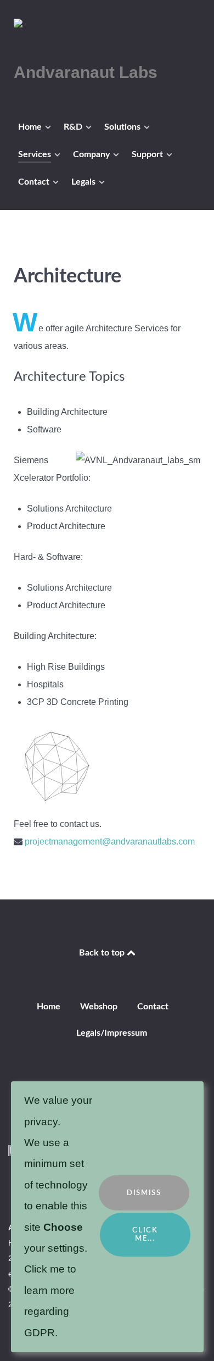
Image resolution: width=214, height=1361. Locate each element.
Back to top (103, 952)
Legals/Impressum (111, 1033)
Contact (152, 1006)
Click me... (144, 1234)
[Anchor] (131, 274)
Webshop (98, 1006)
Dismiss (144, 1193)
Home (48, 1006)
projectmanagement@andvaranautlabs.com (110, 841)
